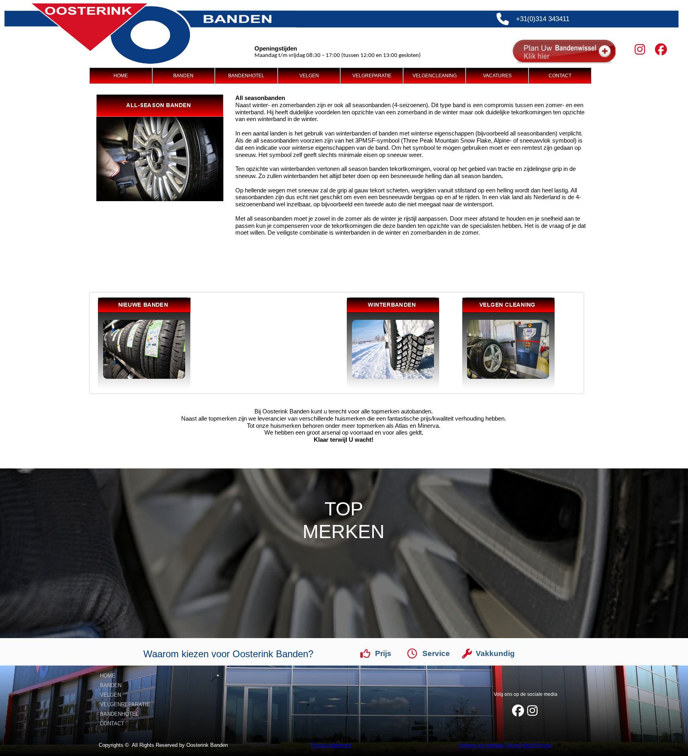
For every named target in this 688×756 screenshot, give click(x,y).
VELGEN (309, 75)
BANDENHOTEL (246, 75)
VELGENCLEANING (434, 75)
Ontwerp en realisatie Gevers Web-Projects (505, 745)
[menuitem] (121, 76)
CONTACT (560, 75)
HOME (120, 75)
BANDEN (183, 75)
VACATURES (497, 75)
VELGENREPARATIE (125, 704)
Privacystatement (331, 745)
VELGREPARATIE (371, 75)
